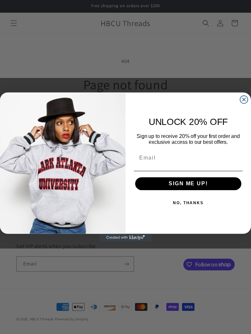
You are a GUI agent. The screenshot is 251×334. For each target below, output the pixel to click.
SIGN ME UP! (188, 184)
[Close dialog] (244, 99)
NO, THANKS (188, 203)
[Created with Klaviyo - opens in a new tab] (125, 238)
